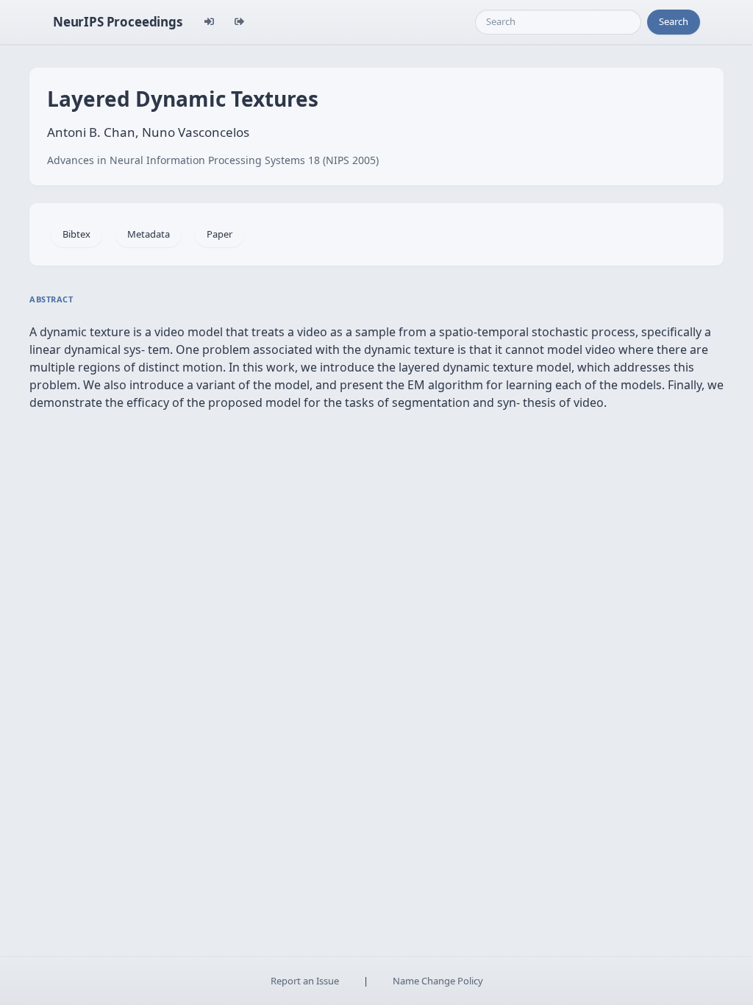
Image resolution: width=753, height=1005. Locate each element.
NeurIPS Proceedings (117, 21)
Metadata (148, 234)
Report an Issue (305, 980)
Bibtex (76, 234)
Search (673, 21)
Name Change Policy (438, 980)
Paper (219, 234)
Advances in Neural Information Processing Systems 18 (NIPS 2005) (213, 160)
